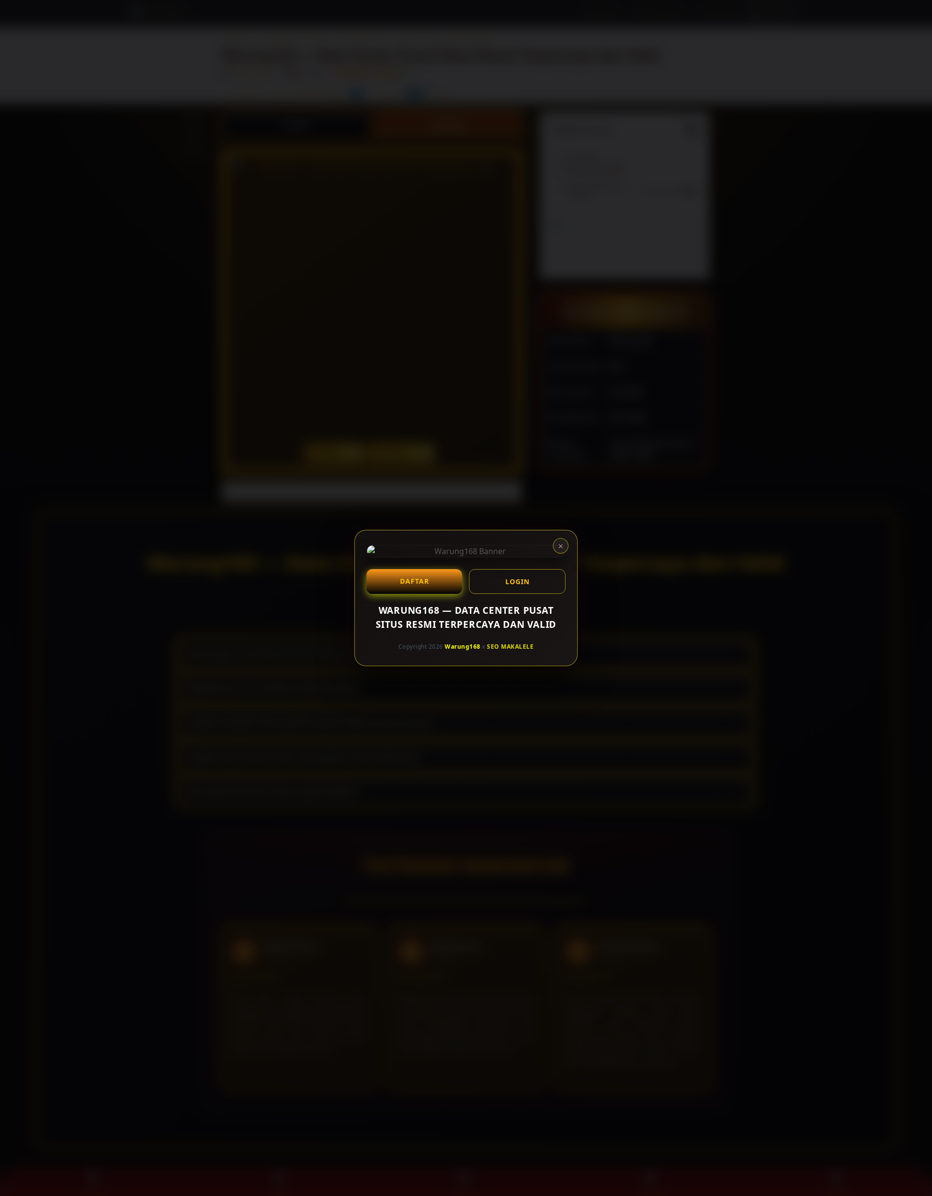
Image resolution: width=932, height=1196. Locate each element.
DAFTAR (414, 581)
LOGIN (517, 581)
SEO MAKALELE (510, 646)
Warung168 (463, 646)
